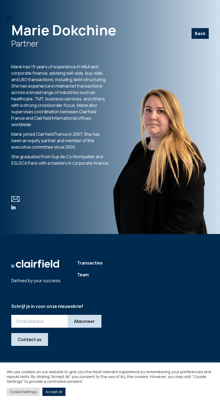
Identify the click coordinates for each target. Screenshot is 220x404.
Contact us (30, 339)
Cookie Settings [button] (23, 391)
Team (83, 275)
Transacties (90, 263)
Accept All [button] (54, 391)
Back (200, 33)
